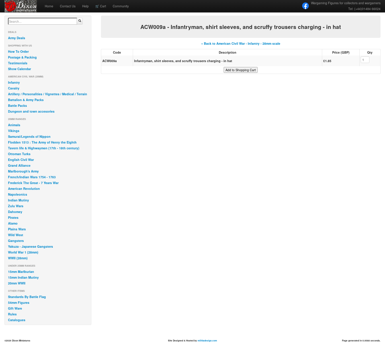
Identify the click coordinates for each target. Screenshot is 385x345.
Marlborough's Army (23, 171)
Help (85, 6)
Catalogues (16, 320)
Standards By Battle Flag (27, 296)
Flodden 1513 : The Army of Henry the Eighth (42, 142)
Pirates (13, 217)
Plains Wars (17, 229)
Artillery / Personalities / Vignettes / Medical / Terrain (47, 94)
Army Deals (16, 38)
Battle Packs (17, 105)
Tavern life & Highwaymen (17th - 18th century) (43, 148)
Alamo (13, 223)
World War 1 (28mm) (23, 252)
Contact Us (68, 6)
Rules (12, 314)
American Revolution (24, 188)
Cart (100, 6)
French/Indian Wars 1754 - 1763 (32, 177)
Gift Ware (15, 308)
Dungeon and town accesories (31, 111)
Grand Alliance (19, 165)
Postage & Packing (22, 57)
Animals (14, 125)
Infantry (14, 82)
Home (49, 6)
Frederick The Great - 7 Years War (33, 183)
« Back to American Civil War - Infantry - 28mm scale (240, 43)
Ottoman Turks (19, 154)
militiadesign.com (207, 340)
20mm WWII (16, 283)
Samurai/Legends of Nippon (29, 136)
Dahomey (15, 211)
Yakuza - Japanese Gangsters (30, 246)
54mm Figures (18, 302)
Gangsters (16, 240)
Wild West (15, 235)
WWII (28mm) (18, 258)
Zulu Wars (15, 206)
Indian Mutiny (18, 200)
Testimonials (17, 63)
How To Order (18, 51)
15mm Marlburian (21, 271)
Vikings (13, 130)
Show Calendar (19, 69)
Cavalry (13, 88)
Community (121, 6)
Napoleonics (17, 194)
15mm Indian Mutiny (23, 277)
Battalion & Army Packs (26, 99)
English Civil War (21, 159)
